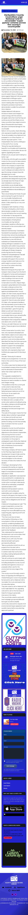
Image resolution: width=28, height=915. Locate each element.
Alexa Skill (16, 890)
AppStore (21, 887)
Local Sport (7, 785)
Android (8, 887)
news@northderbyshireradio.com (13, 835)
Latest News (7, 837)
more (23, 2)
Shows (5, 788)
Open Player (14, 724)
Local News (7, 783)
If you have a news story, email (13, 834)
